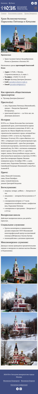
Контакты (4, 3)
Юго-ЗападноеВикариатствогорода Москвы (22, 8)
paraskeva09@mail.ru (18, 84)
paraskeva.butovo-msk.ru (18, 82)
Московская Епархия (28, 381)
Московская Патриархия (11, 381)
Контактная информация (19, 385)
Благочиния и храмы (15, 13)
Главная (3, 13)
